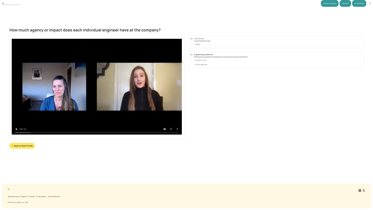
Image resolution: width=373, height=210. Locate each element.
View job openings (200, 64)
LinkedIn (197, 44)
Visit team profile (200, 60)
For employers (359, 3)
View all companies (329, 3)
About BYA (345, 3)
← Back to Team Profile (22, 145)
